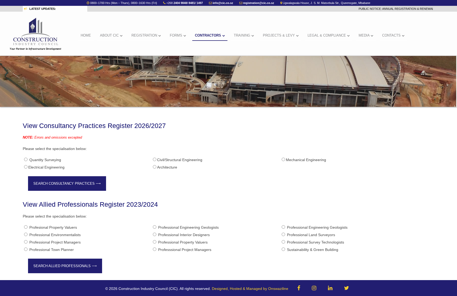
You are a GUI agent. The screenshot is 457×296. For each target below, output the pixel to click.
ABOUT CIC (110, 35)
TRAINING (242, 35)
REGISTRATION (144, 35)
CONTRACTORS (208, 35)
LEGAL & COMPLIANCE (327, 35)
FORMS (176, 35)
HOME (86, 35)
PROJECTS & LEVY (279, 35)
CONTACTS (392, 35)
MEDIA (365, 35)
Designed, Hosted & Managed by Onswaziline (250, 288)
